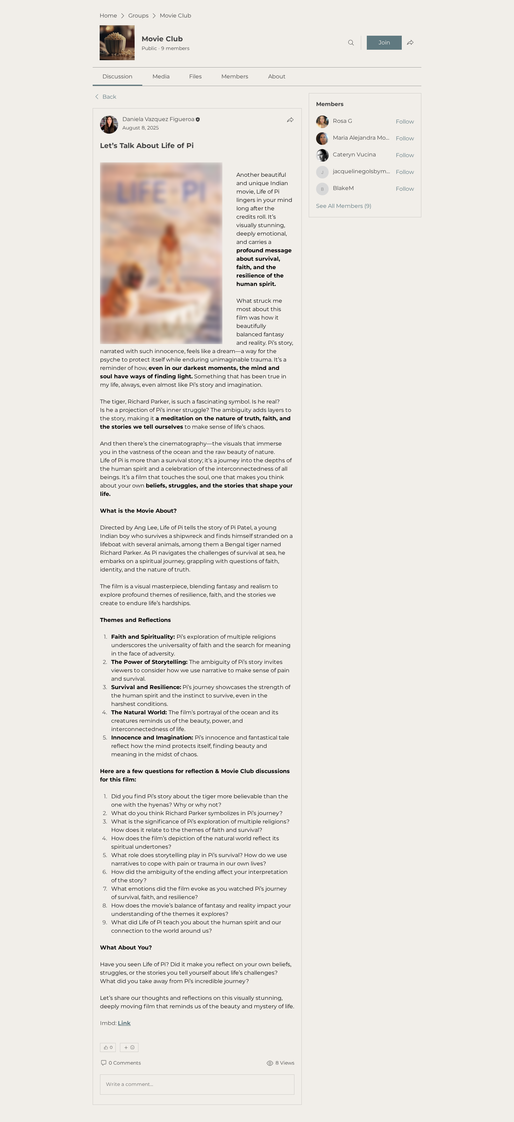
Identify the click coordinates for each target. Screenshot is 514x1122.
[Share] (290, 119)
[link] (117, 76)
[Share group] (410, 42)
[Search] (351, 43)
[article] (197, 606)
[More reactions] (129, 1047)
